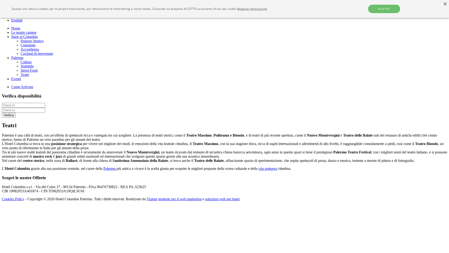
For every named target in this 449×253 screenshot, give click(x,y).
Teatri (25, 75)
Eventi (16, 79)
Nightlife (27, 66)
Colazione (28, 45)
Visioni (152, 199)
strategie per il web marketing (180, 199)
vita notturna (267, 169)
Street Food (29, 70)
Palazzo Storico (32, 41)
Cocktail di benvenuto (37, 54)
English (16, 20)
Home (15, 28)
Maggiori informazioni (252, 9)
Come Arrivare (22, 87)
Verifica (9, 115)
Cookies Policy (13, 199)
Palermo (17, 58)
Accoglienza (30, 49)
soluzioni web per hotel (222, 199)
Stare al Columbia (24, 37)
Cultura (26, 62)
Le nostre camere (23, 32)
